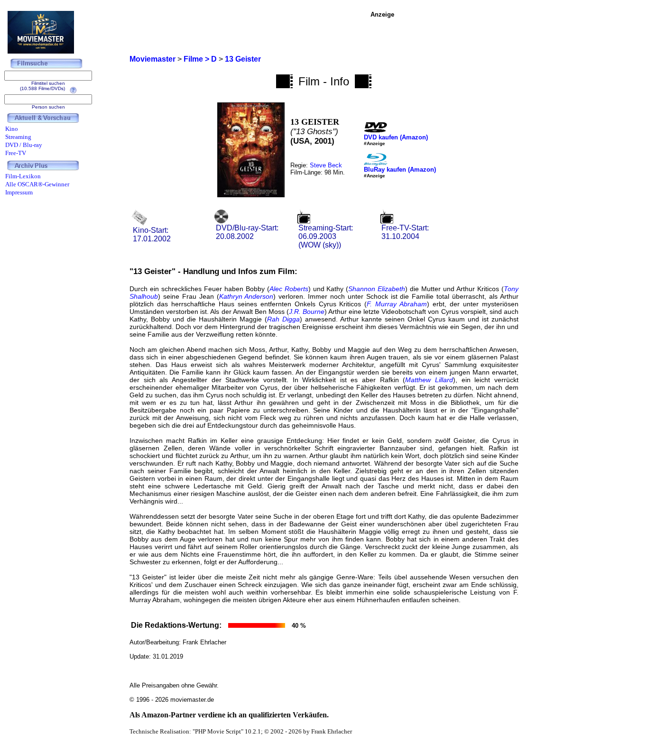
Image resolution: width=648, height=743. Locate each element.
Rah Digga (283, 319)
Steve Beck (326, 165)
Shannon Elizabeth (376, 289)
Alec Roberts (288, 289)
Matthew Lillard (429, 380)
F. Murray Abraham (397, 304)
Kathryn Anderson (246, 296)
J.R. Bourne (306, 311)
